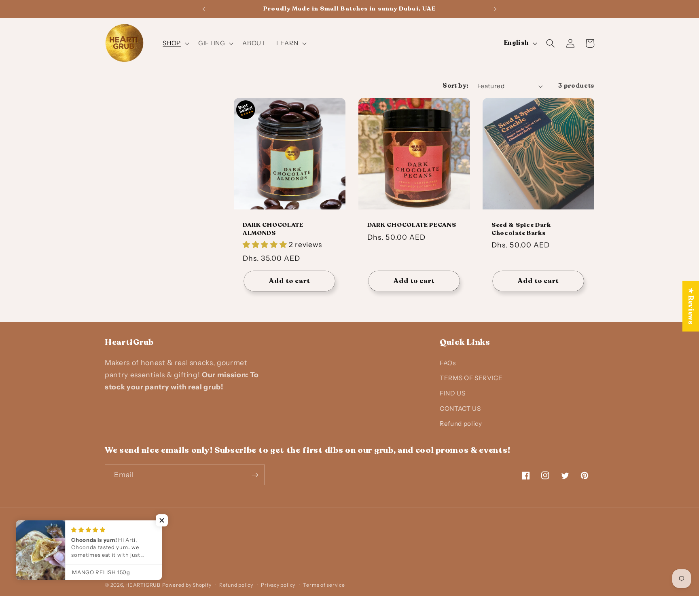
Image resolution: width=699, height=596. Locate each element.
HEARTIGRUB (143, 585)
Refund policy (461, 423)
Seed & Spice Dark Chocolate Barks (521, 229)
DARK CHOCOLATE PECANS (411, 225)
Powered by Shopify (187, 585)
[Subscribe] (255, 475)
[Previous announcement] (203, 9)
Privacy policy (278, 585)
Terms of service (324, 585)
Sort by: (455, 86)
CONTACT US (460, 408)
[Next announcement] (495, 9)
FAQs (448, 363)
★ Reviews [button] (691, 306)
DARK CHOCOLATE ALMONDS (273, 229)
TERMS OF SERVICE (471, 378)
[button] (175, 43)
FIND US (453, 393)
